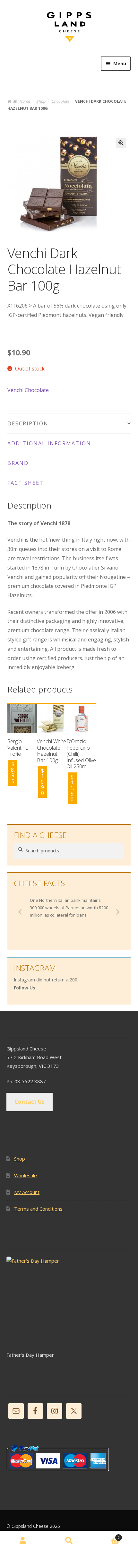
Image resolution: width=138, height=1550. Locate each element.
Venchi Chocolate (28, 390)
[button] (121, 143)
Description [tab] (27, 423)
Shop (40, 101)
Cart (106, 1536)
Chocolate (60, 101)
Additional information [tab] (49, 443)
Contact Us (29, 1101)
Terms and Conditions (38, 1209)
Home (24, 101)
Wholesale (25, 1175)
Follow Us (24, 988)
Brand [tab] (18, 462)
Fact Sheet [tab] (25, 482)
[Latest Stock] (69, 1304)
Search (69, 1540)
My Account (26, 1192)
